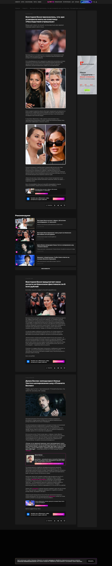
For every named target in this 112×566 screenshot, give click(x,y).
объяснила (52, 496)
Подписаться (58, 198)
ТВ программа (67, 1)
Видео (39, 1)
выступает (35, 488)
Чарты (22, 1)
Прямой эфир (58, 1)
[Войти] (96, 2)
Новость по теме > (41, 193)
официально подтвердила (38, 479)
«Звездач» (28, 450)
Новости (17, 1)
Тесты (35, 1)
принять (91, 561)
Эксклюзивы (29, 1)
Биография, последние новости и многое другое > (49, 463)
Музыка (77, 1)
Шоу (73, 1)
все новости (45, 268)
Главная (17, 8)
